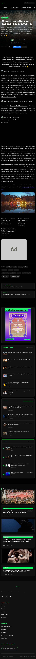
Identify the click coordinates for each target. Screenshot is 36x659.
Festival (4, 270)
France (10, 270)
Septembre (5, 276)
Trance (3, 612)
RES (19, 273)
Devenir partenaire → (10, 648)
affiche (9, 267)
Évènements (26, 7)
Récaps (6, 508)
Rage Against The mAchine (9, 273)
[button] (3, 3)
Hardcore (3, 617)
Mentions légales (23, 656)
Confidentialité (31, 656)
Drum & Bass (4, 614)
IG (2, 596)
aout (14, 267)
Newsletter (4, 638)
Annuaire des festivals (7, 635)
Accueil (3, 13)
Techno (3, 606)
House (3, 609)
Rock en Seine (26, 273)
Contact (3, 632)
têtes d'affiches (15, 276)
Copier (24, 46)
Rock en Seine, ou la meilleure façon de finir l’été (24, 220)
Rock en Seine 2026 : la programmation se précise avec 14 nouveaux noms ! (8, 230)
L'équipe (3, 629)
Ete (26, 267)
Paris (16, 270)
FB (6, 596)
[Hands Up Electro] (3, 3)
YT (10, 596)
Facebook (17, 46)
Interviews (14, 7)
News (5, 7)
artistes (21, 267)
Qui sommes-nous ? (6, 626)
